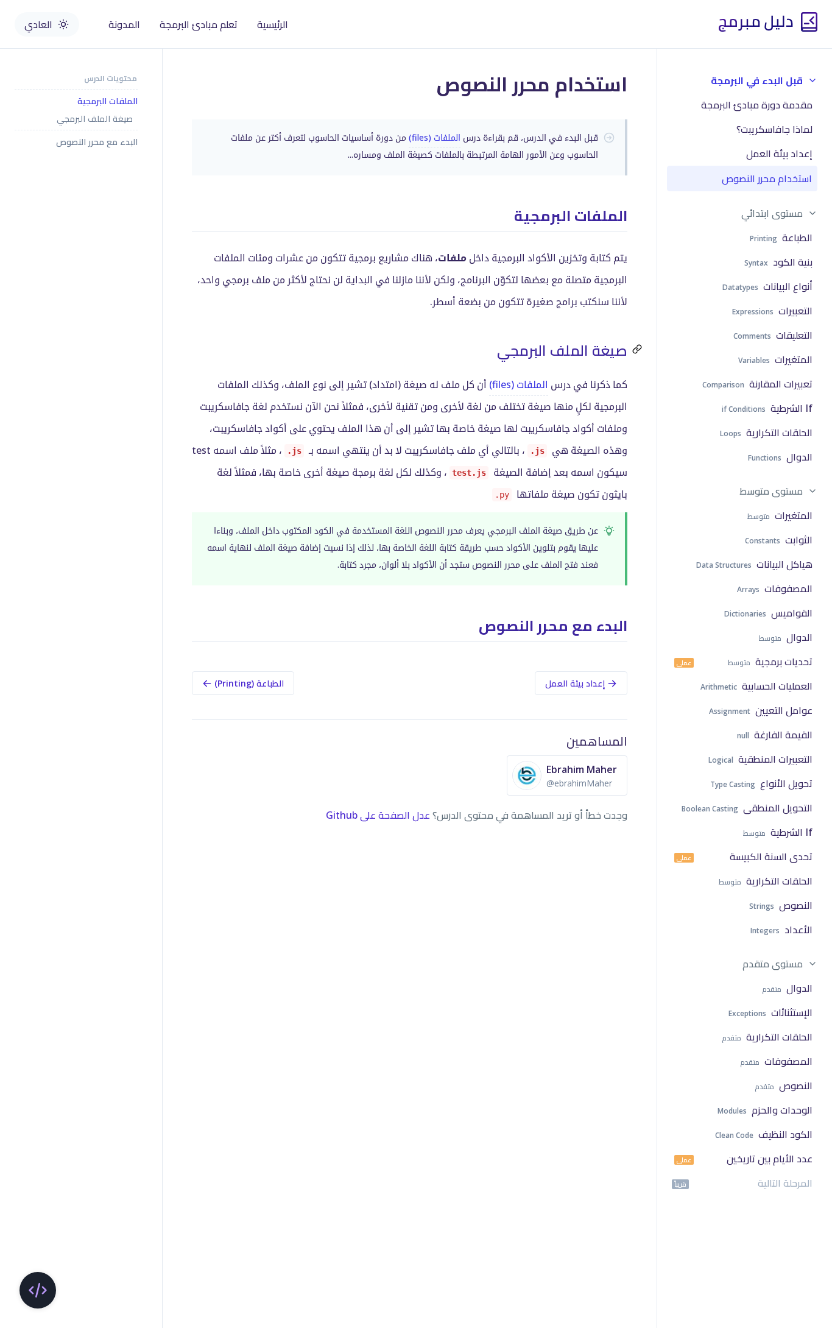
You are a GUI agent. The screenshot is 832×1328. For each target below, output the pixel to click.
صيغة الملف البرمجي (95, 118)
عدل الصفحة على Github (378, 815)
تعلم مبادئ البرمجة (199, 24)
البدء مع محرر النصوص (97, 141)
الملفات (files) (434, 137)
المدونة (124, 24)
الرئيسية (272, 24)
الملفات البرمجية (107, 101)
